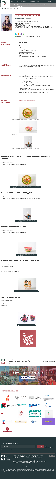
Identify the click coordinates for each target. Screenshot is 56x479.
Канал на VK (31, 377)
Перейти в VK (53, 456)
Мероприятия (32, 1)
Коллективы (21, 4)
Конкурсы (37, 1)
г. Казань (28, 18)
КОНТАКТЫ (47, 445)
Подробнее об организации (48, 361)
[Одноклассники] (18, 34)
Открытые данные (25, 466)
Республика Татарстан (19, 18)
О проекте (15, 466)
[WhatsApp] (23, 34)
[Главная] (5, 3)
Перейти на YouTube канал (50, 456)
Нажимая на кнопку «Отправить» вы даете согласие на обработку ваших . (18, 449)
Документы (16, 1)
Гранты (29, 4)
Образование (33, 4)
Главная (2, 8)
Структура (20, 1)
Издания (25, 4)
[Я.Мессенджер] (15, 34)
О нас (12, 1)
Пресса (28, 1)
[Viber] (21, 34)
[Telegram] (20, 34)
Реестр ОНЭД (16, 4)
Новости (24, 1)
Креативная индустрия (39, 4)
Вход (53, 1)
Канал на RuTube (24, 377)
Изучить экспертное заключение (27, 100)
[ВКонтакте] (17, 34)
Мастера (45, 4)
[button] (6, 22)
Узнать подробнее (11, 473)
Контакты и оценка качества (18, 6)
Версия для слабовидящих (50, 1)
